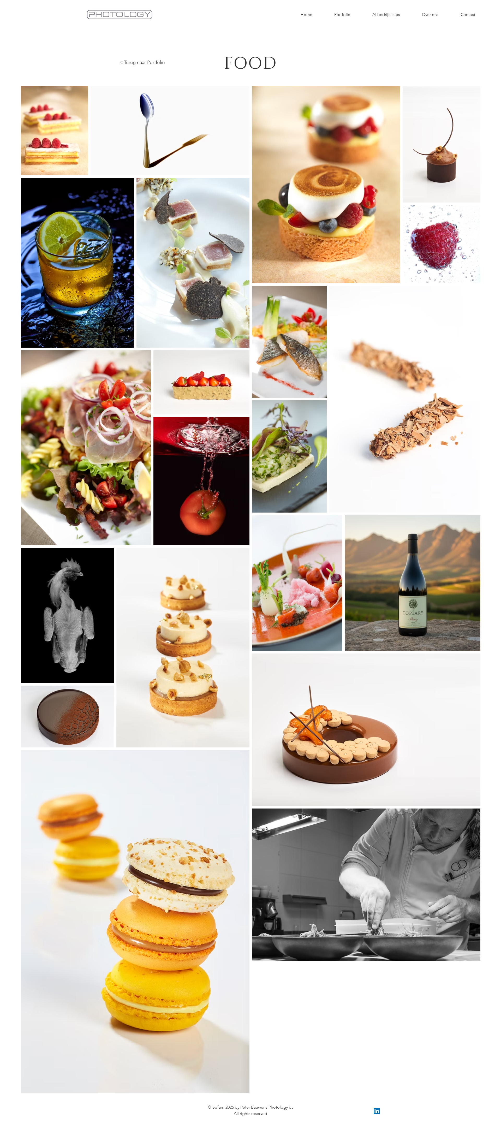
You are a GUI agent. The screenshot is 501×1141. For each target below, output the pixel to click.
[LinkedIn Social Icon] (377, 1111)
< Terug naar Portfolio (142, 62)
